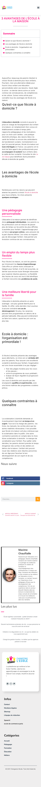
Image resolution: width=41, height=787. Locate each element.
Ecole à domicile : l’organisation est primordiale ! (18, 48)
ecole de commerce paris (13, 724)
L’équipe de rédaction (12, 715)
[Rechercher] (38, 499)
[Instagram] (10, 683)
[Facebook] (7, 683)
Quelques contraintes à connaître (17, 53)
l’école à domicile (31, 192)
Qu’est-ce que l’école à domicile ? (18, 41)
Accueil (7, 741)
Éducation (7, 752)
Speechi (7, 720)
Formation (8, 748)
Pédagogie (8, 744)
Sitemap (7, 712)
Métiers (7, 755)
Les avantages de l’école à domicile (18, 44)
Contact (7, 704)
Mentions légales (10, 708)
